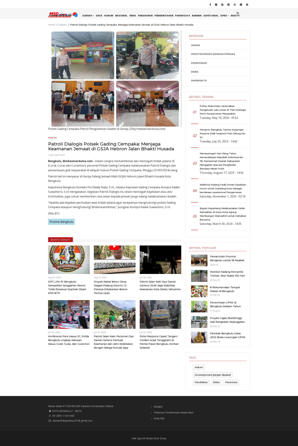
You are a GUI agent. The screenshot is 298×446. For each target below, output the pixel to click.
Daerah (87, 15)
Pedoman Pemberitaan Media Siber (173, 412)
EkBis (133, 15)
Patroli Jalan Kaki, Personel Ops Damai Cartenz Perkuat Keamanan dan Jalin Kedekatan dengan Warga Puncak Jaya (114, 342)
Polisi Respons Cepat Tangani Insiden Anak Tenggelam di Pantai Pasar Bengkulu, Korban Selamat (159, 342)
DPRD (224, 15)
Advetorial (210, 15)
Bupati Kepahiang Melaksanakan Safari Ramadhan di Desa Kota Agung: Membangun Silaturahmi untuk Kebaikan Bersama (223, 214)
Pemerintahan (164, 15)
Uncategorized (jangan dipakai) (213, 54)
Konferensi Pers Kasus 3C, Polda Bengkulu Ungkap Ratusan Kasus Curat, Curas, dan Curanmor (69, 340)
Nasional (121, 15)
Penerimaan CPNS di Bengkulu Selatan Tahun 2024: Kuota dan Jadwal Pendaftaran (225, 308)
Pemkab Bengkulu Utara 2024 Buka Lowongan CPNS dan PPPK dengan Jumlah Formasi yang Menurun (227, 339)
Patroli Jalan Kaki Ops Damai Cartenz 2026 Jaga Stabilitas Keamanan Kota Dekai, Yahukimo (160, 285)
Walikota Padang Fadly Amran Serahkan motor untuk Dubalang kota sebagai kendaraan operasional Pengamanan (223, 188)
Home (51, 24)
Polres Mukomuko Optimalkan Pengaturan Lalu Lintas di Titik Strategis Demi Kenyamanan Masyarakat (223, 110)
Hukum (108, 15)
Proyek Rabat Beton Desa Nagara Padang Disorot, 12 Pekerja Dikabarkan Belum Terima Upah (110, 287)
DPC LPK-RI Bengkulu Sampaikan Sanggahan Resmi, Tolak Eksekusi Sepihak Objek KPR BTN (67, 287)
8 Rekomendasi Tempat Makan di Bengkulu (225, 289)
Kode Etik (159, 418)
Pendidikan (145, 15)
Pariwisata (182, 15)
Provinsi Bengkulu (61, 222)
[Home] (63, 14)
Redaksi (158, 406)
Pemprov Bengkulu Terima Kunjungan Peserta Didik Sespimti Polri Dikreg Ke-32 (223, 133)
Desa (99, 15)
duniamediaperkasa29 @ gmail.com (72, 420)
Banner (197, 15)
